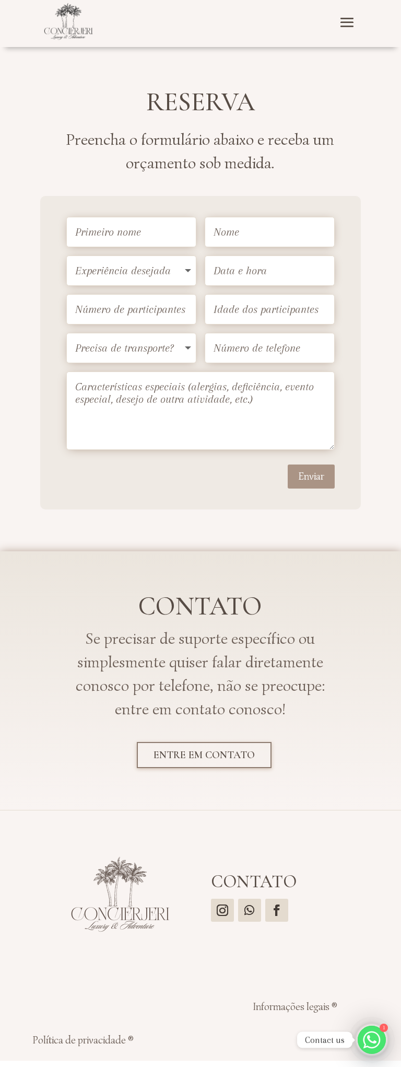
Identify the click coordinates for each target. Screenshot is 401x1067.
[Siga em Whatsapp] (249, 910)
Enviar (311, 476)
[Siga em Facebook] (276, 910)
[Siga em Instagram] (222, 910)
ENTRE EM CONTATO (204, 755)
